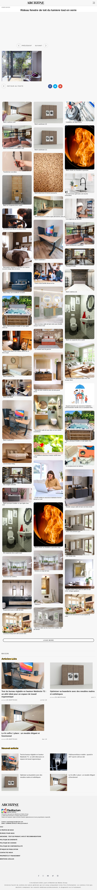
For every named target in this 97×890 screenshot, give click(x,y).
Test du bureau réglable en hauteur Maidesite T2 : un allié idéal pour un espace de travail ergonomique (24, 694)
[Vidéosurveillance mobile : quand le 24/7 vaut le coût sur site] (58, 762)
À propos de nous (7, 830)
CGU (1, 827)
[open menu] (93, 3)
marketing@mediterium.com (15, 821)
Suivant (39, 45)
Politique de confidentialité (11, 846)
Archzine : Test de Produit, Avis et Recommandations (20, 836)
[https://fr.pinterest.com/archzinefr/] (58, 876)
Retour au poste (14, 86)
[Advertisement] (48, 27)
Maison (7, 7)
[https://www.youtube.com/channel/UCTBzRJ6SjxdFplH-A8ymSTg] (48, 876)
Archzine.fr (12, 805)
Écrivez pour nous (7, 833)
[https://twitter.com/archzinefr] (53, 876)
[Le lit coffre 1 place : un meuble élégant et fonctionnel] (24, 717)
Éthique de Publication (9, 849)
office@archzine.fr (22, 823)
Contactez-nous (6, 852)
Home (3, 7)
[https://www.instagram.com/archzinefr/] (43, 876)
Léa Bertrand (11, 700)
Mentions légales (7, 859)
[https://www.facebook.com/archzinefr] (39, 876)
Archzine (37, 3)
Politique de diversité (8, 839)
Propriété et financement (10, 856)
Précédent (26, 45)
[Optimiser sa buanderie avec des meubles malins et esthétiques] (72, 675)
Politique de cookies (8, 843)
